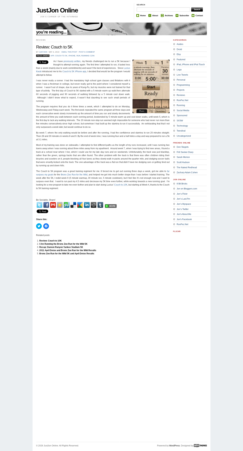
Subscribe (184, 15)
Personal (181, 80)
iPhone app (80, 71)
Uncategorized (184, 136)
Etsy (179, 54)
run (78, 56)
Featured (181, 59)
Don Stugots (183, 147)
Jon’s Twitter (183, 209)
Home (143, 15)
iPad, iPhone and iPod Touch (191, 64)
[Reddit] (93, 205)
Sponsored (182, 115)
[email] (53, 205)
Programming (183, 85)
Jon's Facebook (184, 219)
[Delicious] (73, 205)
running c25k (88, 56)
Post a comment (87, 52)
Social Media (183, 110)
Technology (182, 126)
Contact (199, 15)
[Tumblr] (100, 205)
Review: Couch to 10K (50, 240)
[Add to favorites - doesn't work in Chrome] (60, 205)
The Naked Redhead (187, 167)
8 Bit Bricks (182, 183)
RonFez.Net (182, 100)
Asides (180, 44)
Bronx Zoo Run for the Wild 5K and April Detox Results (66, 253)
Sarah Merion (183, 157)
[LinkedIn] (87, 205)
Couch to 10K (120, 185)
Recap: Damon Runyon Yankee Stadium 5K (61, 247)
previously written (72, 61)
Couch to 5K (61, 56)
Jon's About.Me (184, 214)
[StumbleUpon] (66, 205)
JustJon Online (57, 10)
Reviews (181, 95)
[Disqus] (103, 302)
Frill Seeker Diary (185, 152)
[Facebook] (46, 205)
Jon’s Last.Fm (183, 199)
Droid (179, 49)
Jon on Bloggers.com (187, 188)
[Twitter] (39, 205)
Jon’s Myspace (184, 204)
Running (181, 105)
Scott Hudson (183, 162)
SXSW (180, 120)
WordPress (174, 445)
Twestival (181, 131)
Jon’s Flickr (182, 194)
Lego (179, 69)
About (155, 15)
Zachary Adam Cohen (187, 172)
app (52, 56)
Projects (180, 90)
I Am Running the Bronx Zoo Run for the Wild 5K (63, 244)
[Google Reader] (80, 205)
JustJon (43, 52)
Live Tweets (182, 75)
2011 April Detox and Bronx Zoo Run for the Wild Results (67, 250)
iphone (71, 56)
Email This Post (69, 52)
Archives (169, 15)
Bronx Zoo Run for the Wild (74, 174)
